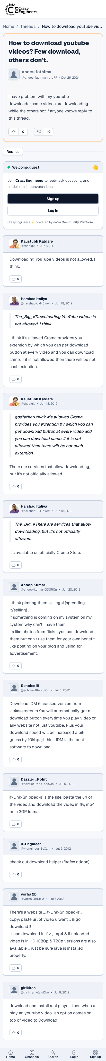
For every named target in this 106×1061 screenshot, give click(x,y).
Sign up (53, 198)
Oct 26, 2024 (70, 78)
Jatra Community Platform (73, 222)
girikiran (28, 987)
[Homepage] (21, 9)
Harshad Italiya (34, 298)
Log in (53, 210)
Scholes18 (30, 685)
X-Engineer (31, 844)
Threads (28, 26)
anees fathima (36, 71)
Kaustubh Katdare (37, 241)
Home (8, 26)
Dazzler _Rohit (34, 779)
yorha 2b (29, 894)
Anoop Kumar (33, 585)
